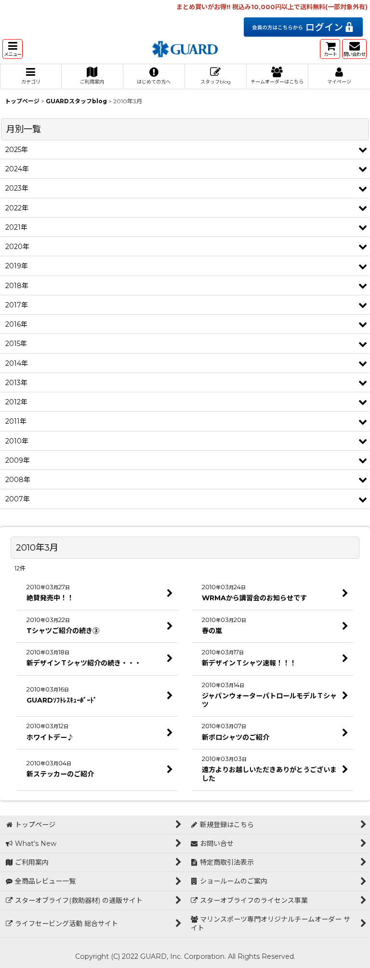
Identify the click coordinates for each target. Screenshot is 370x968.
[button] (12, 49)
